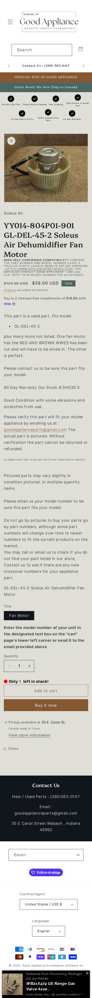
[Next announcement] (83, 65)
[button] (10, 21)
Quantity (11, 656)
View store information (29, 735)
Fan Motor (19, 615)
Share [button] (13, 748)
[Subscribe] (77, 855)
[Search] (66, 50)
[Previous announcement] (8, 65)
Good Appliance (34, 965)
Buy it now (46, 705)
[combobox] (42, 50)
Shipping (10, 290)
